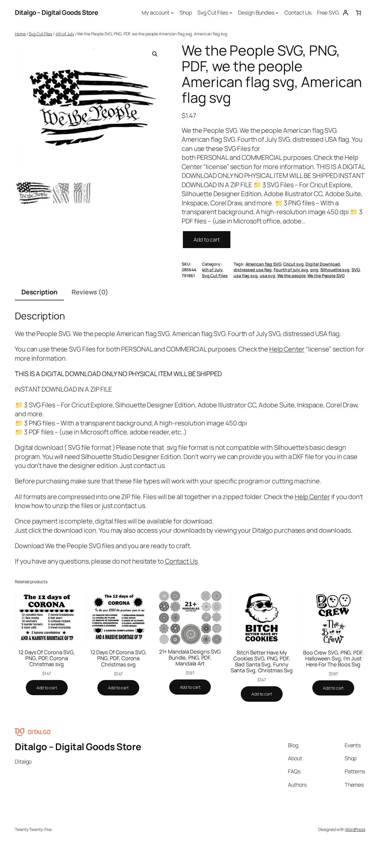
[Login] (345, 12)
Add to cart (207, 239)
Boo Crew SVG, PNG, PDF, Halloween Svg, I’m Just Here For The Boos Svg (333, 658)
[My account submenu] (172, 12)
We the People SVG (325, 275)
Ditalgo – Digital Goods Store (56, 12)
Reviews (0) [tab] (90, 292)
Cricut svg (293, 264)
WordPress (355, 829)
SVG (356, 269)
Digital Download (322, 264)
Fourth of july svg (291, 269)
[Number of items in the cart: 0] (358, 12)
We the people (291, 275)
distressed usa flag (253, 269)
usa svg (267, 275)
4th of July (65, 34)
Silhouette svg (335, 269)
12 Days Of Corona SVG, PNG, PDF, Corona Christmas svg (46, 658)
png (314, 269)
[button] (155, 54)
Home (20, 34)
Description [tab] (39, 292)
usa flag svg (246, 275)
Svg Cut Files (40, 34)
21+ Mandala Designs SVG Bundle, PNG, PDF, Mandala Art (190, 657)
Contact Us (181, 561)
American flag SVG (263, 264)
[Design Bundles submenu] (277, 12)
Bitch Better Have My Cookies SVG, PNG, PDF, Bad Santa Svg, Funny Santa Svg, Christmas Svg (262, 661)
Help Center (287, 349)
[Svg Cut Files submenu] (230, 12)
